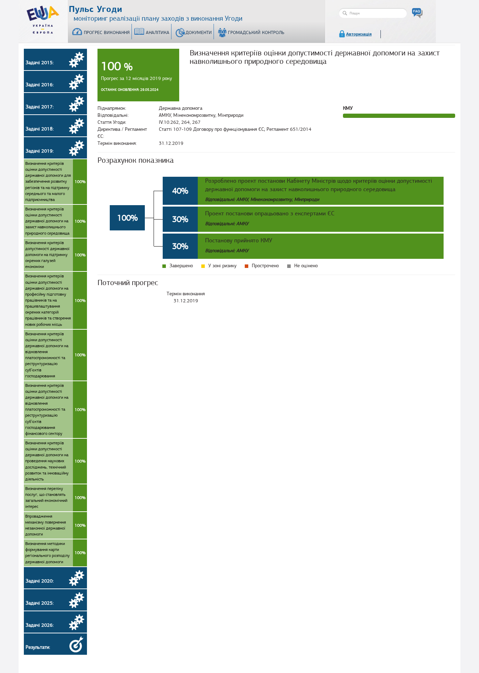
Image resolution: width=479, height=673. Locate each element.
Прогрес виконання (107, 32)
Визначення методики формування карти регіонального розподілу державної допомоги (55, 552)
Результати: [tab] (38, 647)
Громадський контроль (256, 32)
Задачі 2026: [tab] (40, 625)
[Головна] (43, 18)
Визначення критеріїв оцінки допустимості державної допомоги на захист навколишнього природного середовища (55, 221)
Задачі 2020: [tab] (40, 581)
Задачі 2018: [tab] (40, 129)
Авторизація (359, 34)
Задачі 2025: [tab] (40, 603)
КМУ (348, 108)
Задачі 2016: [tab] (40, 85)
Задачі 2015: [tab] (40, 63)
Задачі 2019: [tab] (40, 151)
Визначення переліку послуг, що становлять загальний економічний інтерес (55, 497)
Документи (198, 32)
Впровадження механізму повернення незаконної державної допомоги (55, 525)
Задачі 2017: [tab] (40, 107)
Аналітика (157, 32)
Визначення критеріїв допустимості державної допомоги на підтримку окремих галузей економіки (55, 255)
